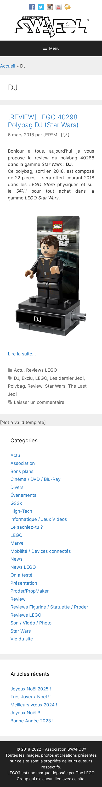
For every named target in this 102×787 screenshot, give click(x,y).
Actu (19, 370)
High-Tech (21, 511)
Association (22, 463)
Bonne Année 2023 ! (32, 720)
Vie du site (21, 638)
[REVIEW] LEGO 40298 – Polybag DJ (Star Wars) (45, 121)
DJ (16, 378)
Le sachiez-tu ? (26, 527)
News (16, 559)
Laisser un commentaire (39, 402)
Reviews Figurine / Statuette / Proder (49, 607)
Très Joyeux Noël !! (30, 696)
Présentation (23, 583)
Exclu (27, 378)
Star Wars (55, 386)
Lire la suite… (22, 353)
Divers (17, 487)
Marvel (17, 543)
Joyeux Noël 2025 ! (30, 688)
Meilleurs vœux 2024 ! (33, 704)
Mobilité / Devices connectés (40, 551)
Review (34, 386)
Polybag (16, 386)
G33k (16, 503)
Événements (23, 495)
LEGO (41, 378)
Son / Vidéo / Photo (31, 623)
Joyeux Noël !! (25, 712)
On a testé (21, 575)
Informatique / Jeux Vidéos (38, 519)
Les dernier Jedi (67, 378)
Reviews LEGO (41, 370)
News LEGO (23, 567)
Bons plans (21, 471)
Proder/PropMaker (29, 591)
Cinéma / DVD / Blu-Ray (35, 479)
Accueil (7, 66)
